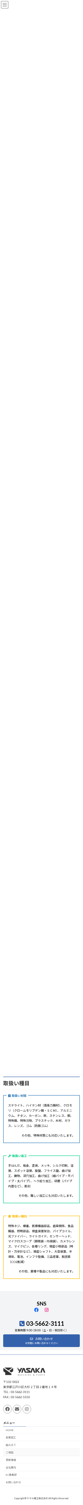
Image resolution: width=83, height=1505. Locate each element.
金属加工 (11, 1437)
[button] (41, 1340)
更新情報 (11, 1460)
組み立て (11, 1445)
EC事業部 (11, 1475)
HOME (10, 1430)
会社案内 (11, 1467)
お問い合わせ (13, 1482)
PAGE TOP (77, 1455)
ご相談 (9, 1452)
